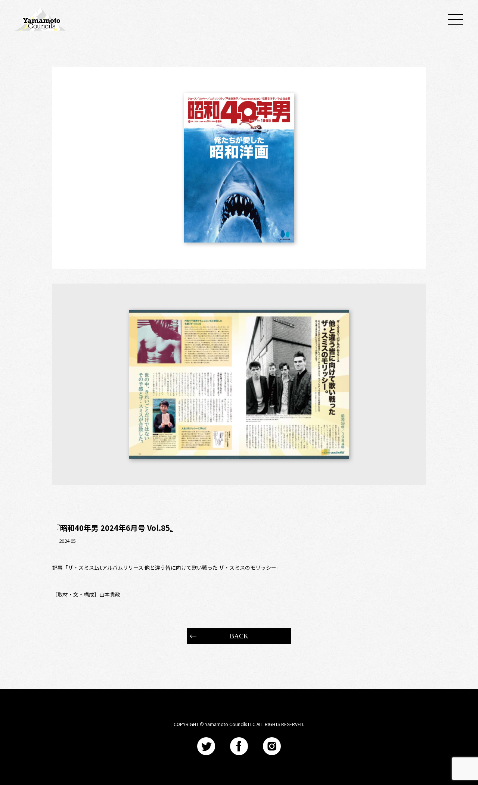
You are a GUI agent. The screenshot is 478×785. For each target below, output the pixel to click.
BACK (239, 636)
